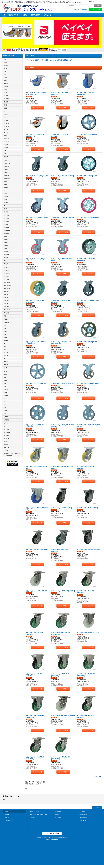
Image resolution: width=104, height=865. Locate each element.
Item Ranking (58, 817)
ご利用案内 (82, 811)
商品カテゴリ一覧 (34, 811)
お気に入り (32, 817)
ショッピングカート (10, 820)
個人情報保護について (85, 817)
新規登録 (84, 9)
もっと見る (98, 776)
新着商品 (57, 814)
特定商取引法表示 (84, 814)
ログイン (76, 9)
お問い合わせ (83, 820)
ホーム (6, 811)
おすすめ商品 (58, 811)
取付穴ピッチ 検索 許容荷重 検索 (39, 814)
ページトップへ (97, 807)
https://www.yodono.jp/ (52, 839)
